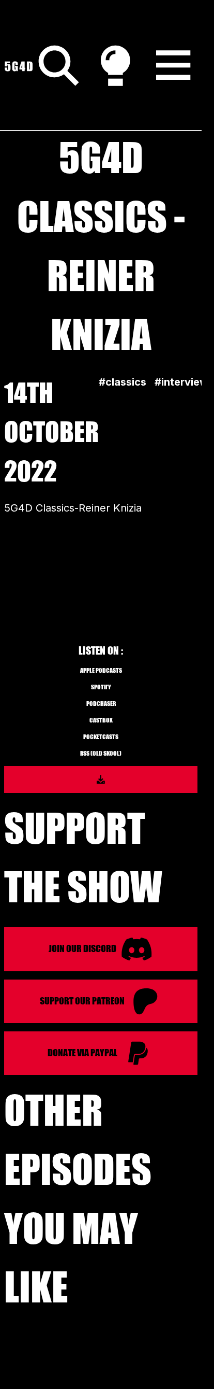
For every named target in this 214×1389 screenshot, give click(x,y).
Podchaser (101, 703)
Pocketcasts (100, 737)
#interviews (184, 382)
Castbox (101, 720)
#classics (122, 382)
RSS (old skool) (100, 753)
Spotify (101, 687)
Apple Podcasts (101, 670)
